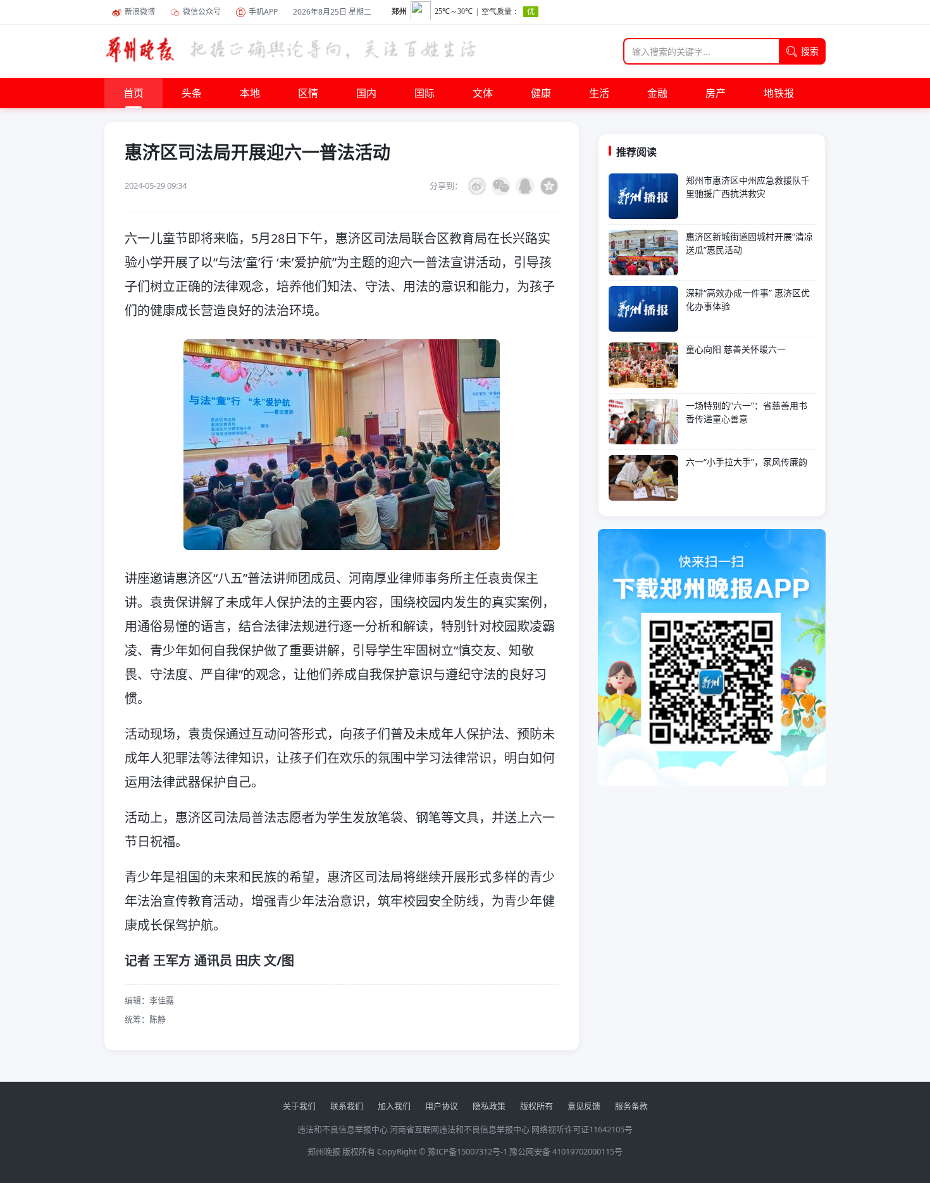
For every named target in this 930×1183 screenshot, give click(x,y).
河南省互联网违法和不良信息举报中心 (460, 1129)
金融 (657, 93)
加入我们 (394, 1105)
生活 (599, 93)
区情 (308, 93)
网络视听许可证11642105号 (582, 1129)
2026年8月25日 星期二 (332, 11)
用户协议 (441, 1105)
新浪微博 (140, 11)
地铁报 (779, 93)
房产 (715, 93)
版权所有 (536, 1105)
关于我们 (299, 1105)
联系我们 (346, 1105)
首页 (133, 93)
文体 (483, 93)
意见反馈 (583, 1105)
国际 (424, 93)
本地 (250, 93)
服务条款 (631, 1105)
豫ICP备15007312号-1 (467, 1151)
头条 (192, 93)
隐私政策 (489, 1105)
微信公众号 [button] (202, 11)
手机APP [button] (263, 11)
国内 (366, 93)
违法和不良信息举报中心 (342, 1129)
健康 (541, 93)
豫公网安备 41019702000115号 (566, 1151)
